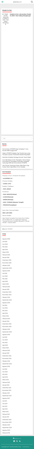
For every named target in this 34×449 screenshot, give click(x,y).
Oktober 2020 (6, 425)
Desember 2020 (6, 419)
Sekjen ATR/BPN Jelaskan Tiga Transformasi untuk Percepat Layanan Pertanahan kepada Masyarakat (16, 153)
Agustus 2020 (6, 430)
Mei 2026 (4, 247)
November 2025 (6, 263)
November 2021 (6, 390)
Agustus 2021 (6, 398)
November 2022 (6, 358)
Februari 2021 (6, 414)
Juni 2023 (5, 340)
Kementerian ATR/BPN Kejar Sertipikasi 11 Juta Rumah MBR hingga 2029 (15, 149)
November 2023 (6, 326)
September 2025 (7, 268)
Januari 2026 (5, 257)
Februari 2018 (6, 433)
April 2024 (5, 313)
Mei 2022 (4, 374)
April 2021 (5, 409)
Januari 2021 (5, 417)
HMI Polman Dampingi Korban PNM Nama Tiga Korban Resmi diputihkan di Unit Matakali (15, 166)
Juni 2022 (5, 371)
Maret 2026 (5, 252)
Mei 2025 (4, 278)
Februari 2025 (6, 286)
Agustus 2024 (6, 302)
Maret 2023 (5, 348)
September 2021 (7, 395)
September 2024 (7, 300)
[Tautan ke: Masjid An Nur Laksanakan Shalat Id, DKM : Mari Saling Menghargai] (5, 73)
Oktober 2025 (6, 265)
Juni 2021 (4, 403)
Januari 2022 (5, 385)
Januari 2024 (5, 321)
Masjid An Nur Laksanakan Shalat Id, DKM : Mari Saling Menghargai (20, 14)
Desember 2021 (6, 387)
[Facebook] (14, 441)
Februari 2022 (6, 382)
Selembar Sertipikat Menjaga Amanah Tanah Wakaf (16, 157)
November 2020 (7, 422)
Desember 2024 (6, 292)
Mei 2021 (4, 406)
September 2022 (7, 363)
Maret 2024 (5, 316)
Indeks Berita (25, 446)
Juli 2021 (4, 401)
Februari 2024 (6, 318)
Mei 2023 (4, 342)
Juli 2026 (4, 241)
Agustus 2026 (6, 239)
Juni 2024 (5, 308)
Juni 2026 (5, 244)
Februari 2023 (6, 350)
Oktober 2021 (6, 393)
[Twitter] (17, 441)
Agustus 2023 (6, 334)
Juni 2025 (5, 276)
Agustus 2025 (6, 270)
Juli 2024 (4, 305)
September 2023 (7, 332)
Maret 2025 (5, 284)
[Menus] (2, 2)
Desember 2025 (6, 260)
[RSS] (20, 441)
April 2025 (5, 281)
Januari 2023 (5, 353)
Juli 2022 (4, 369)
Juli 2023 (4, 337)
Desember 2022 (6, 356)
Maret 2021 (5, 411)
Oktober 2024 (6, 297)
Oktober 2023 (6, 329)
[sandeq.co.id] (17, 1)
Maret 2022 (5, 379)
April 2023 (5, 345)
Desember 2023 (6, 324)
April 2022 (5, 377)
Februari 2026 (6, 255)
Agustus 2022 (6, 366)
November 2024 (6, 294)
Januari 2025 (5, 289)
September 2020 (7, 427)
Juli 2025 (4, 273)
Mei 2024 (5, 310)
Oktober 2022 (6, 361)
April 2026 (5, 249)
